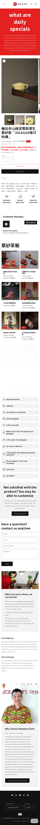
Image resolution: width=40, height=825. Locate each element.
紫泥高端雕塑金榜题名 (29, 303)
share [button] (5, 178)
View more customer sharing (17, 780)
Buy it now (20, 171)
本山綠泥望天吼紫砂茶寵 (29, 333)
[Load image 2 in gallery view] (20, 120)
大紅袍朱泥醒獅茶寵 (9, 303)
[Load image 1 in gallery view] (9, 120)
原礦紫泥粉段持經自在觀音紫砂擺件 (29, 366)
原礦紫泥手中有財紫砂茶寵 (29, 272)
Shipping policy (26, 821)
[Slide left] (2, 120)
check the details (20, 513)
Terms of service (16, 821)
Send (7, 564)
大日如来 (6, 366)
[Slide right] (38, 120)
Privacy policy (34, 818)
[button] (4, 4)
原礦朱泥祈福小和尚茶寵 (10, 272)
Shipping (3, 143)
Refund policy (26, 818)
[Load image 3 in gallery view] (30, 120)
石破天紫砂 (8, 818)
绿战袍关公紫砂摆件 (9, 332)
